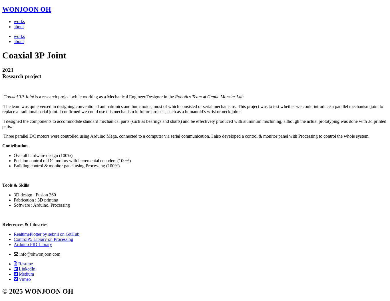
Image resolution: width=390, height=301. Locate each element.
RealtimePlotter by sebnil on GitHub (46, 234)
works (19, 21)
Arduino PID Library (33, 244)
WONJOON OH (26, 9)
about (19, 26)
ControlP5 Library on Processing (43, 239)
